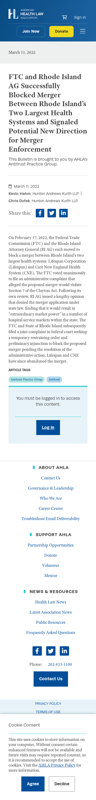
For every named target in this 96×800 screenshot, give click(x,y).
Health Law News (50, 602)
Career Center (51, 508)
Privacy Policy (48, 704)
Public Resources (50, 622)
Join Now (30, 31)
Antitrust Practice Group (26, 379)
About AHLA (54, 467)
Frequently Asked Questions (50, 632)
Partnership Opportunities (51, 545)
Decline (61, 783)
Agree (33, 783)
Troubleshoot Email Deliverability (50, 518)
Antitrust (54, 379)
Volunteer (50, 565)
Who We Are (51, 498)
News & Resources (54, 591)
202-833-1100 (60, 664)
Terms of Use (48, 712)
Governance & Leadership (51, 488)
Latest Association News (51, 612)
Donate (61, 31)
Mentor (50, 575)
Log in (48, 427)
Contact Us (50, 478)
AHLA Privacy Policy (56, 765)
